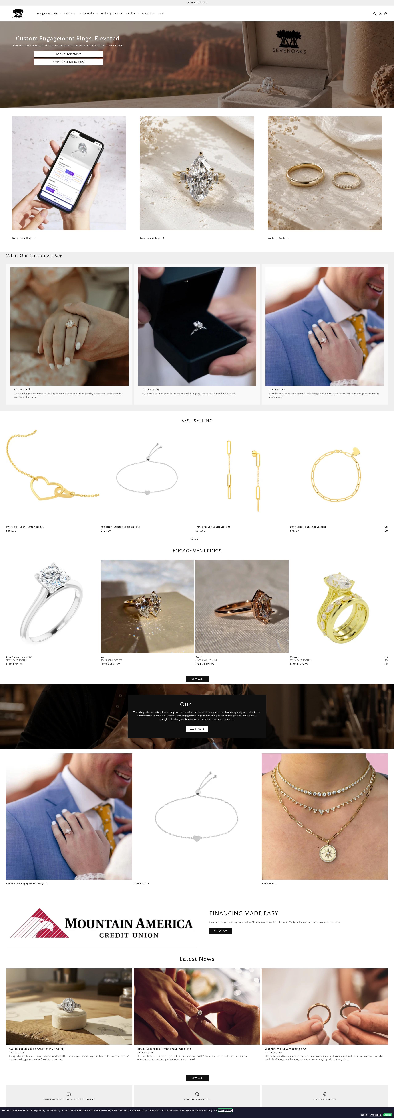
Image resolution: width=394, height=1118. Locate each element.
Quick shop (52, 647)
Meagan (294, 657)
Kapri (198, 657)
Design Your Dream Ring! (68, 62)
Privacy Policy (225, 1110)
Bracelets (140, 883)
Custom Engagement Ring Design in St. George (37, 1049)
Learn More (197, 728)
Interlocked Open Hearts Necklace (25, 527)
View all (195, 539)
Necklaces (268, 883)
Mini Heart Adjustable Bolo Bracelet (120, 527)
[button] (48, 13)
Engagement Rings (150, 238)
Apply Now (221, 930)
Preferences (375, 1115)
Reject (364, 1115)
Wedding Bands (276, 238)
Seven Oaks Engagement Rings (25, 883)
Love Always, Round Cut (19, 657)
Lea (103, 657)
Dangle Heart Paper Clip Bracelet (308, 527)
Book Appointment (68, 54)
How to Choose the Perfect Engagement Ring (164, 1049)
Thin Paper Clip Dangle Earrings (212, 527)
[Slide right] (389, 483)
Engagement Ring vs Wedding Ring (285, 1049)
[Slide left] (5, 483)
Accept (387, 1115)
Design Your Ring (21, 238)
